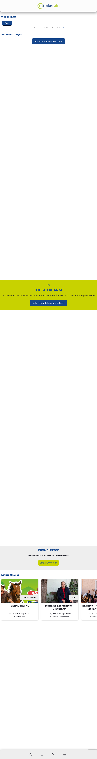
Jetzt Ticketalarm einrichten (48, 303)
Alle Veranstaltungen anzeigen (48, 41)
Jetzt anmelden (48, 562)
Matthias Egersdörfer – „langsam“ (60, 607)
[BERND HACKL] (19, 597)
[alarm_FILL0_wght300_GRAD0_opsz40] (48, 285)
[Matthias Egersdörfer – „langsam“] (59, 597)
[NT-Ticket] (48, 6)
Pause (7, 23)
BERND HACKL (20, 605)
